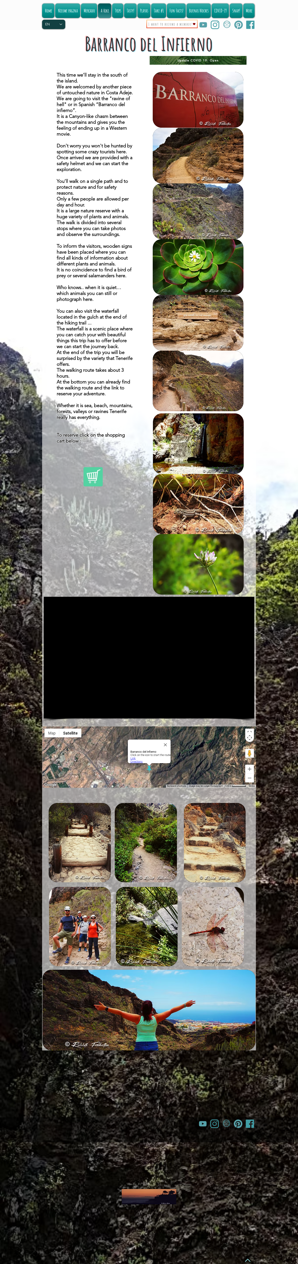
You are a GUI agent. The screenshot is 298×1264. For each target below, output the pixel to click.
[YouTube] (203, 25)
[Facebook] (250, 25)
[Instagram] (215, 25)
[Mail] (227, 25)
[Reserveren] (93, 476)
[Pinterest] (238, 25)
